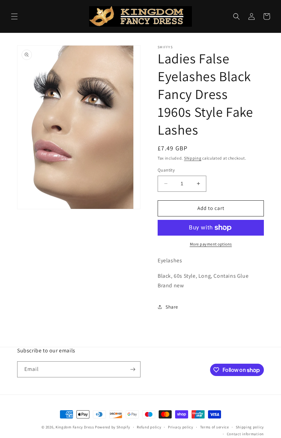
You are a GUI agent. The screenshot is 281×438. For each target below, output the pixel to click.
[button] (14, 16)
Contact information (245, 433)
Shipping (192, 158)
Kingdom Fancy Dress (75, 427)
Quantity (166, 170)
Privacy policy (180, 427)
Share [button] (172, 307)
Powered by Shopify (112, 427)
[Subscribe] (132, 369)
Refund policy (149, 427)
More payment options (211, 244)
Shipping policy (250, 427)
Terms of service (214, 427)
